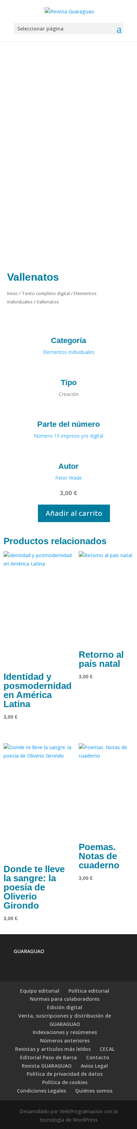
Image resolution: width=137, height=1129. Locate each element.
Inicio (12, 293)
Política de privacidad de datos (65, 1073)
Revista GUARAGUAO (47, 1065)
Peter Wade (68, 477)
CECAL (107, 1049)
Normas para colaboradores (64, 998)
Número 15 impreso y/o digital (68, 435)
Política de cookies (64, 1082)
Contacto (97, 1057)
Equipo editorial (39, 990)
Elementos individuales (68, 352)
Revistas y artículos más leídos (53, 1049)
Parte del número (68, 424)
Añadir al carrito (74, 513)
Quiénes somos (93, 1090)
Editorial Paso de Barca (48, 1057)
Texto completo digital (46, 293)
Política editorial (88, 990)
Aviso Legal (94, 1065)
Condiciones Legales (41, 1090)
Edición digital (64, 1007)
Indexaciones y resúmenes (65, 1032)
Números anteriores (65, 1040)
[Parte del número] (69, 410)
